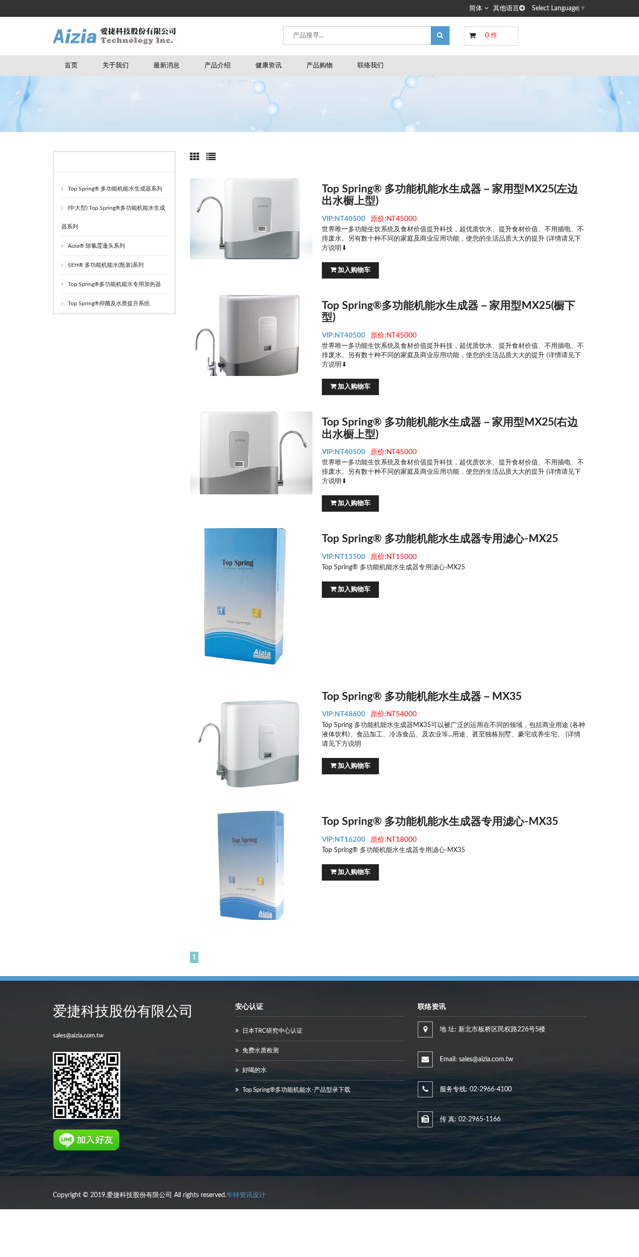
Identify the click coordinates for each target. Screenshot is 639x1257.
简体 (476, 8)
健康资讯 (268, 65)
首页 (71, 65)
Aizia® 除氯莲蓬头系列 (96, 246)
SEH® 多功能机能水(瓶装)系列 (106, 265)
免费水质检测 (260, 1051)
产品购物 (319, 65)
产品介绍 (217, 65)
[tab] (194, 157)
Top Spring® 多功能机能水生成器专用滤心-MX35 (440, 821)
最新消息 (166, 65)
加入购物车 (353, 270)
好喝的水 (254, 1070)
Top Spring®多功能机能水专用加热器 (114, 284)
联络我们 (370, 65)
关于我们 (115, 65)
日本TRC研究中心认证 (272, 1031)
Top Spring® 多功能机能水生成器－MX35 (422, 696)
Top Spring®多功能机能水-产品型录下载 (296, 1090)
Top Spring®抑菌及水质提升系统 (109, 303)
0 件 (491, 35)
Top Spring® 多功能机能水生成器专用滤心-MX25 (440, 538)
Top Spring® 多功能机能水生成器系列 (115, 188)
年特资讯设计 (246, 1195)
